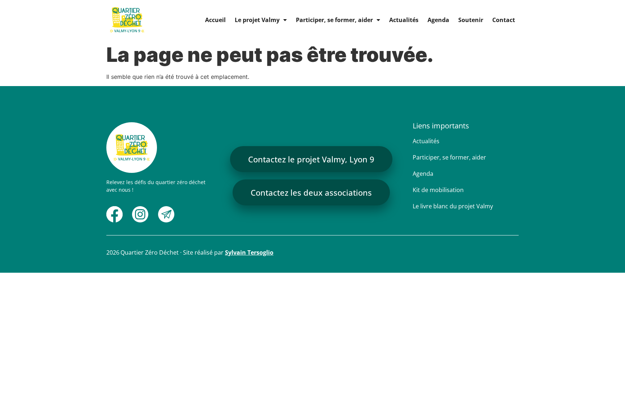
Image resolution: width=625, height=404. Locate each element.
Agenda (438, 20)
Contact (503, 20)
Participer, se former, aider (334, 20)
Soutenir (470, 20)
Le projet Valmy (257, 20)
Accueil (215, 20)
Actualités (403, 20)
